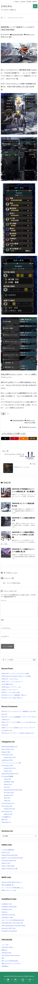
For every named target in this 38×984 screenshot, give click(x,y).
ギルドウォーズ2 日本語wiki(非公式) (13, 920)
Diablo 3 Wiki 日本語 (8, 866)
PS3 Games (7, 806)
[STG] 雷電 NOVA (7, 684)
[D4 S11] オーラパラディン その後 (12, 733)
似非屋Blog (5, 966)
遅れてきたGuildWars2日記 (10, 961)
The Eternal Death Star (9, 860)
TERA (7, 800)
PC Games (5, 776)
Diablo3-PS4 (10, 768)
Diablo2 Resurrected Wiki (10, 855)
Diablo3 (8, 784)
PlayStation (6, 822)
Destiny (8, 771)
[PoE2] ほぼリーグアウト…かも (11, 687)
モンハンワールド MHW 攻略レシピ (12, 887)
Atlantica (8, 795)
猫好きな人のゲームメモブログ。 (12, 963)
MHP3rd (8, 814)
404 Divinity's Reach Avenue (11, 955)
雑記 (4, 819)
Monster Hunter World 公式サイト (12, 882)
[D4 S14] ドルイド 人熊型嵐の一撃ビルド (14, 695)
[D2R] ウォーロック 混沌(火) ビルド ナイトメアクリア (18, 727)
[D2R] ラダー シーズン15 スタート (12, 681)
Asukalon (33, 427)
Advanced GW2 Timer (8, 928)
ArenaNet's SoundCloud (9, 931)
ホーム (4, 17)
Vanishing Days (6, 953)
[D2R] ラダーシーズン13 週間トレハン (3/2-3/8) (17, 722)
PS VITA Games (8, 803)
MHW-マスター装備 (6, 36)
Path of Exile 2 (8, 749)
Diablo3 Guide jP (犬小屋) (10, 868)
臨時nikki (4, 950)
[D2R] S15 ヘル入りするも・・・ (12, 679)
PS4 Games (7, 765)
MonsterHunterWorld (16, 17)
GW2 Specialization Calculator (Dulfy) (13, 925)
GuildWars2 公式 (7, 904)
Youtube (23, 1)
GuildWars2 (7, 760)
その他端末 (6, 817)
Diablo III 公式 (6, 863)
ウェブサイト (5, 636)
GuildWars (9, 782)
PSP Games (7, 811)
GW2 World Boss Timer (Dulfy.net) (12, 923)
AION (7, 798)
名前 (2, 620)
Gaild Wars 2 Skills (7, 917)
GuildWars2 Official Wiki (9, 906)
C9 (7, 787)
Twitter (17, 1)
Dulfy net (4, 912)
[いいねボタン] (3, 413)
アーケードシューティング (11, 763)
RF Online (9, 792)
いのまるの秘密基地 (8, 850)
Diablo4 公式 (6, 852)
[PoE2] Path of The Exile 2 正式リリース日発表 (16, 676)
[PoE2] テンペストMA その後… (11, 692)
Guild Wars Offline (7, 947)
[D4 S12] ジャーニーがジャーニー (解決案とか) (16, 711)
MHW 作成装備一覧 (8, 885)
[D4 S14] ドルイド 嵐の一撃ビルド (12, 698)
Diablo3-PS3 (9, 809)
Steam (7, 779)
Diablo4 (6, 752)
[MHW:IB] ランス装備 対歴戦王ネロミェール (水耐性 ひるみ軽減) (23, 534)
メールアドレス (5, 628)
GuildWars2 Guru (7, 909)
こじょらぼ (5, 944)
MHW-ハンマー (30, 34)
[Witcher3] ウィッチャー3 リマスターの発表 (15, 673)
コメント (3, 600)
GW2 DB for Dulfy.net (8, 915)
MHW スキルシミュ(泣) (9, 890)
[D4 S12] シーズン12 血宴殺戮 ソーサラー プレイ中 (17, 717)
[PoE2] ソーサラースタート (10, 689)
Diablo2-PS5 (10, 757)
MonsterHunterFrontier (13, 790)
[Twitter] (5, 438)
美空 (3, 958)
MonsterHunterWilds (9, 746)
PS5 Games (7, 755)
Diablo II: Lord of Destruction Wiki (12, 858)
